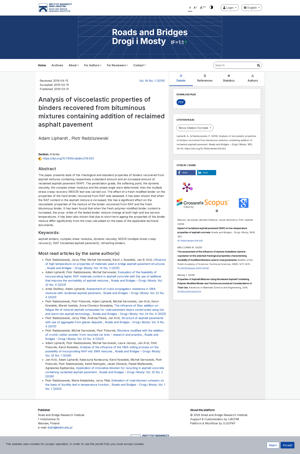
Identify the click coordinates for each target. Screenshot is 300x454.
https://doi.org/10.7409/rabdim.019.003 (68, 158)
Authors (253, 80)
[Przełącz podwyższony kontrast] (211, 7)
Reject (273, 445)
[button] (186, 172)
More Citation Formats (194, 128)
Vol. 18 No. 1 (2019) (152, 80)
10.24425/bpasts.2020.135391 (193, 268)
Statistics (229, 80)
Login (230, 7)
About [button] (73, 65)
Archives (57, 65)
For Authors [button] (91, 65)
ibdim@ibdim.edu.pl (60, 427)
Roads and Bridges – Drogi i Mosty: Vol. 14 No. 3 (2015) (83, 268)
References (204, 80)
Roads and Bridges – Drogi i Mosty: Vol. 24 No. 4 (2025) (129, 314)
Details (181, 80)
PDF (181, 102)
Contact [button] (138, 65)
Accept (287, 445)
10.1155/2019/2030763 (189, 291)
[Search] (258, 65)
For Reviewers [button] (116, 65)
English (252, 7)
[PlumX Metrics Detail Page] (187, 187)
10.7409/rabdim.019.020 (190, 240)
